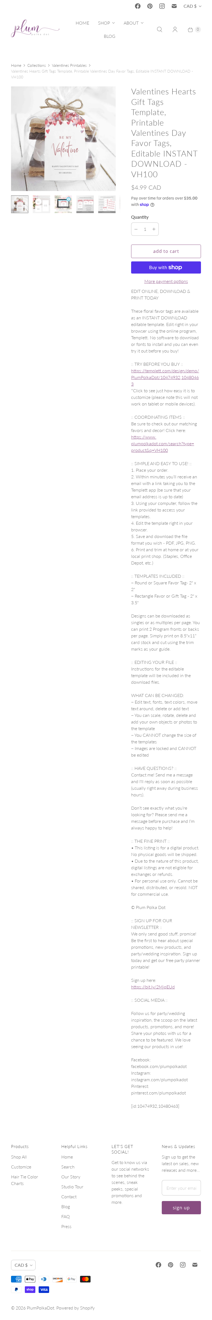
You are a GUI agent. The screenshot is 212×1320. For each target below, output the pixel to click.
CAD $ (190, 6)
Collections (36, 65)
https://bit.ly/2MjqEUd (153, 986)
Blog (65, 1206)
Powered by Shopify (75, 1307)
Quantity (140, 216)
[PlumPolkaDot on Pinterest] (150, 6)
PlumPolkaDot (40, 1307)
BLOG (109, 36)
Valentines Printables (69, 65)
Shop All (19, 1156)
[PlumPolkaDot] (35, 29)
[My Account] (175, 29)
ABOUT (131, 22)
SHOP (104, 22)
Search (68, 1166)
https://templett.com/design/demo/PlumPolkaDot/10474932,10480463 (165, 377)
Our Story (70, 1176)
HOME (82, 22)
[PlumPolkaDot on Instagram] (162, 6)
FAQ (65, 1216)
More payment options (166, 281)
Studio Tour (72, 1186)
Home (16, 65)
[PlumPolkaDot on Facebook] (138, 6)
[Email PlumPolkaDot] (174, 6)
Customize (21, 1166)
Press (66, 1226)
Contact (68, 1196)
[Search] (159, 29)
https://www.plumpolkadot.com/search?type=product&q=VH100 (162, 443)
